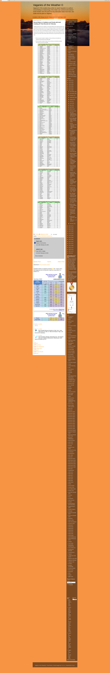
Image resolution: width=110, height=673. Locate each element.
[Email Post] (51, 234)
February (72, 110)
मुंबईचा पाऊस (70, 576)
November (72, 93)
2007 (70, 251)
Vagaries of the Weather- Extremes (71, 31)
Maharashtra (71, 398)
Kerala (69, 386)
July (71, 101)
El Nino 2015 (71, 356)
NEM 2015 (70, 472)
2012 (70, 241)
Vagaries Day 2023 (72, 558)
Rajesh (37, 241)
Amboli (69, 327)
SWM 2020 (70, 530)
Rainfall (70, 501)
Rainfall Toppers (71, 509)
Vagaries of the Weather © (48, 5)
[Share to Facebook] (55, 234)
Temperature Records (71, 550)
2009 (70, 247)
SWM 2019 (70, 528)
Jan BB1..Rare (71, 381)
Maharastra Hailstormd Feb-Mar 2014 (71, 401)
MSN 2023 (70, 442)
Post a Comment (39, 255)
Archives (70, 332)
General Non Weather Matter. (71, 56)
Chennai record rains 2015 (71, 341)
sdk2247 (38, 249)
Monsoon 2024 (71, 423)
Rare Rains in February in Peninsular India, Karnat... (73, 149)
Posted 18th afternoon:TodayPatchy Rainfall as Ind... (73, 175)
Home (49, 261)
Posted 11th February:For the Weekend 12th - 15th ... (73, 189)
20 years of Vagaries (70, 317)
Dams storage (71, 351)
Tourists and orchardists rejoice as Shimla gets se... (72, 212)
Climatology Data (72, 74)
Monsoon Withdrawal (70, 438)
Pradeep (39, 236)
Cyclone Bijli (71, 349)
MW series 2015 (71, 462)
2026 (70, 80)
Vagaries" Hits (71, 73)
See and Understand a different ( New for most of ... (73, 114)
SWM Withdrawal (72, 537)
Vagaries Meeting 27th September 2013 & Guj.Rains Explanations (69, 640)
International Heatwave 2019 (71, 379)
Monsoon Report (72, 430)
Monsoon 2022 (71, 420)
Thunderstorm (71, 552)
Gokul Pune (38, 344)
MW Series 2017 (72, 465)
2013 (70, 239)
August (71, 99)
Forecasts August (72, 362)
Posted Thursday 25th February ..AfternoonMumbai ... (73, 126)
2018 (70, 229)
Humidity (70, 372)
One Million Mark (72, 488)
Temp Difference (71, 547)
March (71, 109)
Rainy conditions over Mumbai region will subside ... (73, 161)
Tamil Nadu (70, 543)
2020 (70, 226)
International (71, 54)
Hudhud (70, 370)
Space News (71, 69)
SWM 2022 (70, 531)
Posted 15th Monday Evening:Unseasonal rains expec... (73, 181)
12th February (73, 185)
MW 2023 (70, 456)
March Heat (70, 403)
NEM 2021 (70, 478)
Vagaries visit (71, 561)
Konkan (70, 388)
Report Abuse (71, 579)
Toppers (70, 554)
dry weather (71, 354)
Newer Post (37, 261)
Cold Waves (71, 347)
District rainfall (71, 352)
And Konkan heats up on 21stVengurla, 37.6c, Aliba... (73, 144)
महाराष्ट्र (69, 575)
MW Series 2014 (72, 460)
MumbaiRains (71, 453)
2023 (70, 86)
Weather (70, 563)
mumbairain (70, 451)
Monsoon (70, 410)
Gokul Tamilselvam (40, 346)
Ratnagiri (70, 511)
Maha (69, 396)
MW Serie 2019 (71, 458)
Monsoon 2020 (71, 416)
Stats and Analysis (72, 76)
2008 (70, 249)
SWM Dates (71, 535)
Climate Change (71, 346)
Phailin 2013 (71, 490)
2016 (70, 233)
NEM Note (70, 480)
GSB (37, 343)
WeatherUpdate (71, 568)
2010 (70, 245)
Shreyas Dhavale (39, 351)
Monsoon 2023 (71, 421)
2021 (70, 90)
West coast (70, 569)
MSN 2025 (70, 443)
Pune (69, 496)
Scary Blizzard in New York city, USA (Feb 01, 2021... (73, 200)
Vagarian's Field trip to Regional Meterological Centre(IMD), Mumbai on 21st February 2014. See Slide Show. (69, 619)
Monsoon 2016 (71, 413)
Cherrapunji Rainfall (70, 344)
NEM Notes (70, 482)
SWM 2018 (70, 526)
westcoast (70, 571)
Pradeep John (39, 348)
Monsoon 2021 (71, 418)
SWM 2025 (70, 533)
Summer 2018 (71, 523)
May (71, 105)
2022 (70, 88)
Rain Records (71, 500)
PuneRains (70, 498)
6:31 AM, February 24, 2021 (42, 253)
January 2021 (71, 383)
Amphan (70, 329)
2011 (70, 243)
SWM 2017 (70, 525)
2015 (70, 235)
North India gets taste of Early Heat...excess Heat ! (73, 120)
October (72, 95)
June (71, 103)
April (71, 107)
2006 (70, 253)
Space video (71, 520)
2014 (70, 237)
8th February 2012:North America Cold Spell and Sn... (73, 195)
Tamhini (70, 541)
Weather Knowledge (70, 566)
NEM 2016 (70, 473)
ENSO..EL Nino (71, 357)
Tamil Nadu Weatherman (46, 236)
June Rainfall (71, 385)
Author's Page (71, 71)
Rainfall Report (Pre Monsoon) (71, 504)
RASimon (63, 665)
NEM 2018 (70, 477)
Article (69, 334)
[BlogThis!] (54, 234)
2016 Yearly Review (71, 322)
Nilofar (69, 483)
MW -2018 (70, 455)
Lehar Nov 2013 (71, 391)
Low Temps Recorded (70, 394)
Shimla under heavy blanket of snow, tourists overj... (73, 206)
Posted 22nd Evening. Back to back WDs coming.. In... (73, 138)
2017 (70, 231)
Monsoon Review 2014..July (72, 435)
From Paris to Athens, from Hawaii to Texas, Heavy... (73, 168)
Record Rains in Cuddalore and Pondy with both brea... (73, 133)
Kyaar (69, 390)
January (72, 223)
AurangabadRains (72, 335)
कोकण (69, 573)
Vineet (37, 353)
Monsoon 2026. (71, 428)
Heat (69, 367)
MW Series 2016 (72, 463)
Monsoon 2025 (71, 425)
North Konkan (71, 485)
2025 (70, 82)
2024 (70, 84)
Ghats (69, 364)
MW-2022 (70, 468)
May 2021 (70, 408)
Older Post (61, 261)
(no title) (40, 324)
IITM (69, 374)
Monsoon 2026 (71, 426)
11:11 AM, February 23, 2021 (42, 244)
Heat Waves (71, 369)
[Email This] (53, 234)
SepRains (70, 518)
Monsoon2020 (71, 440)
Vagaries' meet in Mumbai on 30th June (69, 654)
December (72, 91)
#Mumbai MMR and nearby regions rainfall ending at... (73, 155)
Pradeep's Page (71, 63)
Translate (71, 584)
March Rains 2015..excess (71, 406)
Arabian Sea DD (71, 330)
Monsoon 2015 (71, 411)
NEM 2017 (70, 475)
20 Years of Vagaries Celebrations (71, 47)
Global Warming (71, 365)
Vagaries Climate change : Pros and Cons (72, 37)
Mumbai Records (72, 450)
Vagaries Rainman (72, 560)
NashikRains (71, 470)
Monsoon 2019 (71, 415)
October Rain (71, 487)
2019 (70, 228)
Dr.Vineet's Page (72, 61)
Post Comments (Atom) (45, 264)
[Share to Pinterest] (56, 234)
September (72, 97)
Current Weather (72, 68)
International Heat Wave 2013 (72, 376)
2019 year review (72, 325)
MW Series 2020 (72, 467)
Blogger (73, 665)
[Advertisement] (72, 591)
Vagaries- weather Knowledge (72, 34)
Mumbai (70, 445)
